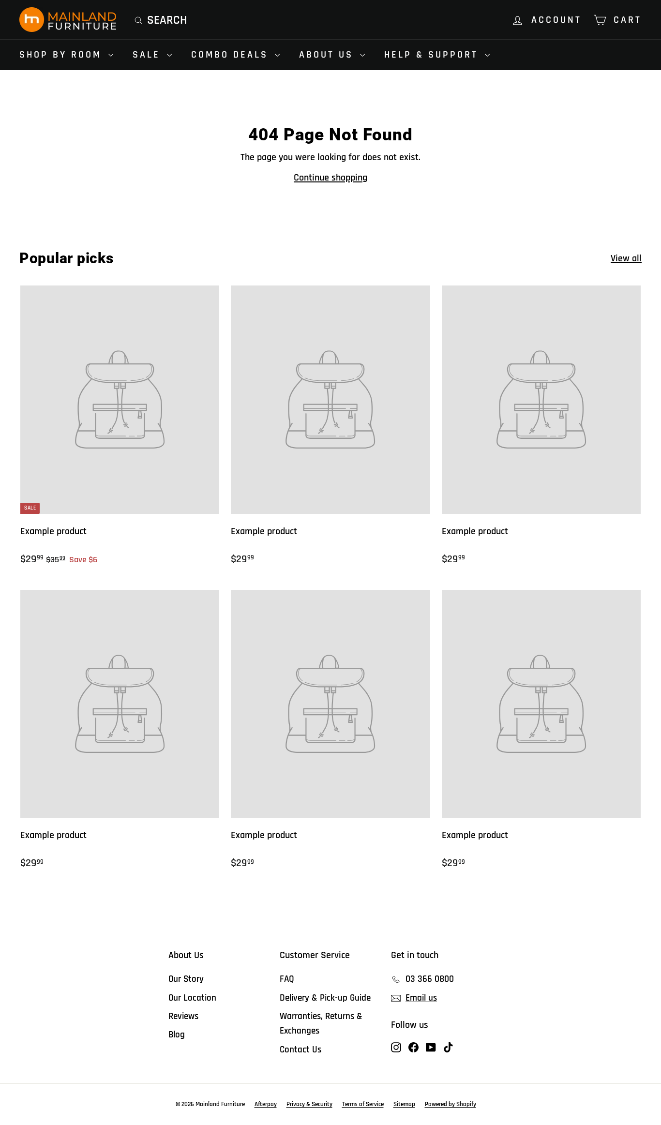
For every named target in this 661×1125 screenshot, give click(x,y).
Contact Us (300, 1050)
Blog (176, 1035)
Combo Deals (231, 54)
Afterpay (266, 1104)
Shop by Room (62, 54)
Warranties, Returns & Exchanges (321, 1023)
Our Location (192, 998)
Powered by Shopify (450, 1104)
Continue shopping (330, 177)
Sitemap (404, 1104)
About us (328, 54)
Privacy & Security (309, 1104)
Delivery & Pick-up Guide (325, 998)
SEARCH (167, 20)
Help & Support (433, 54)
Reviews (183, 1016)
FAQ (287, 979)
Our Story (186, 979)
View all (626, 258)
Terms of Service (363, 1104)
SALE (149, 54)
